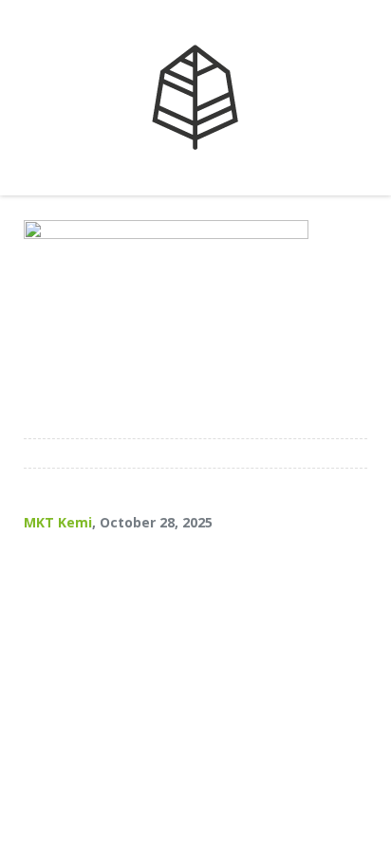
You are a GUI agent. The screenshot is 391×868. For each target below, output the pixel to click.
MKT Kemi (58, 522)
